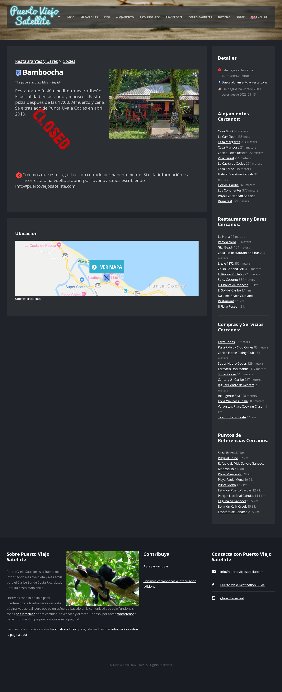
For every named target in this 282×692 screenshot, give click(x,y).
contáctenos (125, 614)
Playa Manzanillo (230, 474)
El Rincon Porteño (231, 274)
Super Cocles (227, 374)
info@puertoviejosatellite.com (241, 572)
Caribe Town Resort (232, 153)
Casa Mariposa (228, 147)
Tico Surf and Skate (232, 417)
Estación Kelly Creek (232, 506)
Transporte (174, 17)
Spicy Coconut (228, 279)
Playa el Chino (228, 458)
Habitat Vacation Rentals (235, 174)
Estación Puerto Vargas (235, 490)
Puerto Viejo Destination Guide (242, 585)
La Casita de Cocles (231, 163)
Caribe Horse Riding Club (236, 353)
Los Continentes (230, 190)
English (261, 17)
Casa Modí (225, 131)
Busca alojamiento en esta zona (244, 82)
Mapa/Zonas (89, 17)
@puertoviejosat (232, 598)
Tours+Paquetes (200, 17)
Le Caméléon (227, 137)
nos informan (25, 614)
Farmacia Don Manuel (233, 369)
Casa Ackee (226, 169)
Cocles (69, 61)
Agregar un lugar (155, 566)
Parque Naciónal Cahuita (236, 496)
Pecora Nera (227, 242)
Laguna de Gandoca (232, 501)
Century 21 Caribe (231, 379)
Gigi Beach (225, 247)
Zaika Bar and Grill (231, 269)
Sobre (240, 17)
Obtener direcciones (28, 299)
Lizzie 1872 (226, 263)
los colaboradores (63, 629)
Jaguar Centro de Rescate (236, 385)
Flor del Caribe (228, 185)
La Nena (224, 237)
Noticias (224, 17)
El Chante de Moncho (233, 285)
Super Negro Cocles (232, 363)
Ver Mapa (111, 267)
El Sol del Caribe (229, 290)
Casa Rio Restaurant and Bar (238, 253)
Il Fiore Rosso (227, 306)
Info (107, 17)
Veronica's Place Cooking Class (240, 406)
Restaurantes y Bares (36, 61)
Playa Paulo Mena (231, 479)
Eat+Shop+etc (150, 17)
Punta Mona (227, 485)
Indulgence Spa (229, 396)
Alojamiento (125, 17)
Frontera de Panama (232, 512)
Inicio (70, 17)
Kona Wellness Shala (233, 401)
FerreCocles (226, 342)
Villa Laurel (226, 158)
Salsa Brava (226, 453)
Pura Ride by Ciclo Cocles (235, 347)
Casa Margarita (229, 142)
